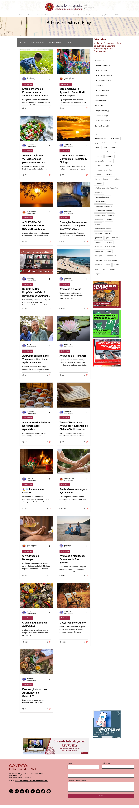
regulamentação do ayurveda (106, 260)
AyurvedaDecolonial (102, 197)
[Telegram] (17, 791)
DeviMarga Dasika (38, 42)
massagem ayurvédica (103, 170)
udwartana (116, 179)
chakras (98, 224)
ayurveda (98, 134)
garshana (98, 238)
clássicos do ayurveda (103, 228)
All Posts (23, 42)
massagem (109, 165)
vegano (98, 274)
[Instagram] (22, 791)
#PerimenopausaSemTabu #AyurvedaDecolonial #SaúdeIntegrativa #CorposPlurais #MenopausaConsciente (108, 188)
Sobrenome (107, 763)
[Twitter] (33, 791)
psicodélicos (111, 256)
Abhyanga (98, 192)
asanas (109, 219)
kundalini (98, 242)
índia (104, 143)
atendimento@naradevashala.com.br (31, 781)
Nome (70, 763)
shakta (116, 265)
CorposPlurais (100, 201)
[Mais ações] (50, 79)
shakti (97, 269)
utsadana (98, 183)
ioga (114, 152)
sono (104, 269)
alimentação (114, 138)
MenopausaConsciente (103, 206)
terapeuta (113, 143)
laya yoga (108, 242)
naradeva (98, 156)
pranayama (99, 256)
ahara (105, 147)
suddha (113, 269)
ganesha (98, 165)
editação (98, 233)
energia (108, 233)
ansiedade (99, 219)
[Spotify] (48, 791)
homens (115, 238)
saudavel (98, 265)
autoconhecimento (102, 152)
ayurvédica (110, 134)
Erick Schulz (28, 84)
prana (109, 251)
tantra (97, 179)
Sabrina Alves (65, 84)
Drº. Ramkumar (55, 42)
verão (97, 147)
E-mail (70, 772)
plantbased (99, 251)
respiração (110, 174)
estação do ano (100, 138)
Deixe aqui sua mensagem (77, 780)
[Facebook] (27, 791)
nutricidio (98, 247)
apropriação (99, 161)
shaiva (107, 265)
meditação (115, 147)
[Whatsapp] (11, 791)
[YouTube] (38, 791)
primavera (99, 174)
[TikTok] (43, 791)
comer (110, 161)
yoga (97, 143)
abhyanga (109, 156)
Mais (67, 42)
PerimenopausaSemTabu (104, 210)
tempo (105, 179)
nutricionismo (110, 247)
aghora (111, 215)
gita (107, 238)
